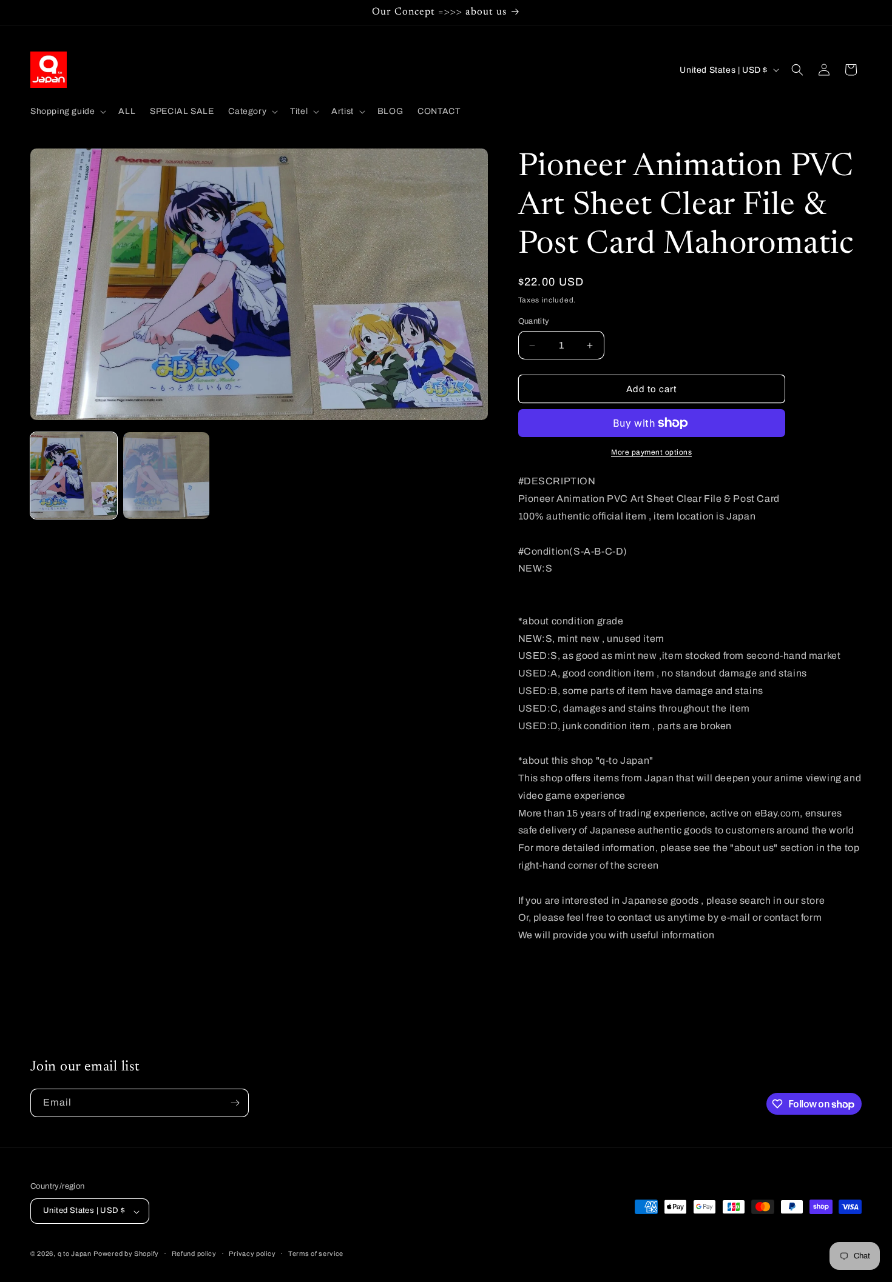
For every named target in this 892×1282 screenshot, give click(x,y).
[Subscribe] (234, 1103)
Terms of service (315, 1253)
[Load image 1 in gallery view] (73, 475)
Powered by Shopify (126, 1254)
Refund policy (194, 1253)
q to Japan (75, 1254)
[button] (67, 111)
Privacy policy (252, 1253)
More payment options (651, 452)
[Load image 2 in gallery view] (166, 475)
